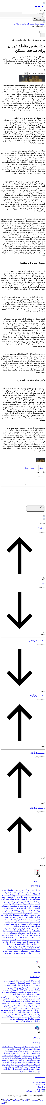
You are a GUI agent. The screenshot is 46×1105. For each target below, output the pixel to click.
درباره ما (41, 1087)
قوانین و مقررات (38, 1082)
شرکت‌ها (28, 24)
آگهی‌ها (42, 24)
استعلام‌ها (35, 24)
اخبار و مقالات (19, 24)
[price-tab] (42, 32)
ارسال (42, 507)
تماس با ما (41, 1089)
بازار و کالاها (40, 19)
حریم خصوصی (39, 1084)
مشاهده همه (40, 1077)
